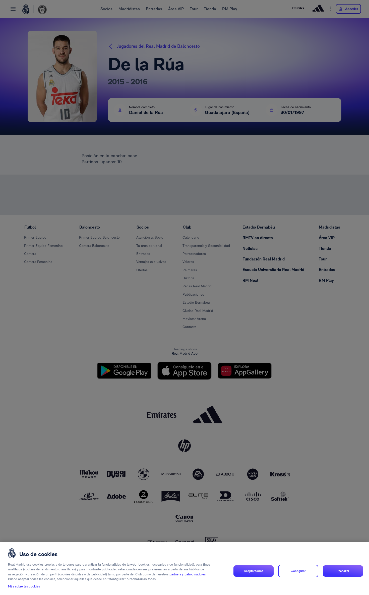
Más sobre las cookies (24, 586)
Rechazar (343, 571)
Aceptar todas (253, 571)
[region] (184, 568)
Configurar (298, 571)
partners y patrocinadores (187, 574)
